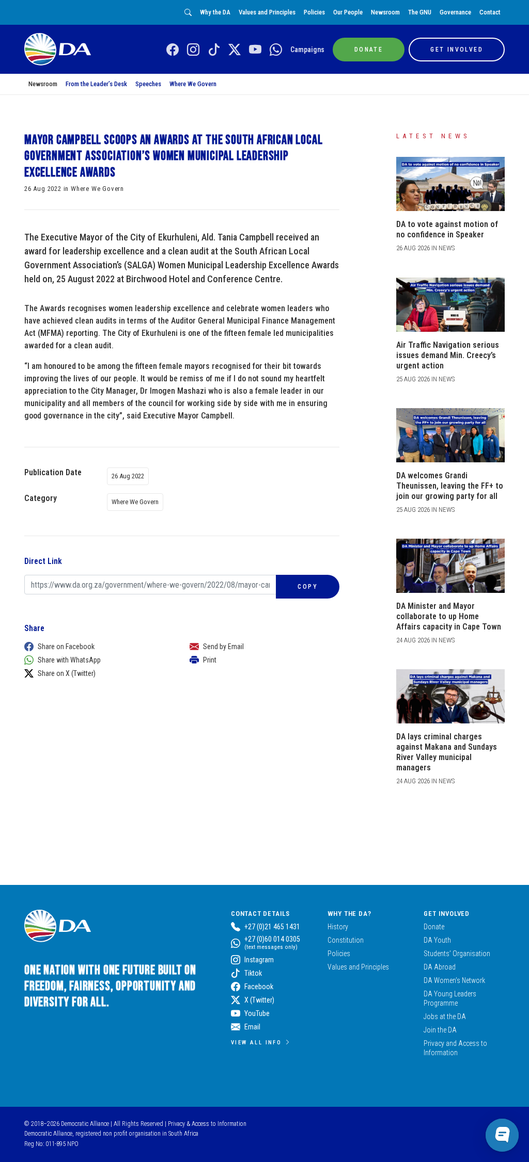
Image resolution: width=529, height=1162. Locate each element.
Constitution (346, 940)
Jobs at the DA (445, 1016)
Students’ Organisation (457, 953)
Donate (434, 927)
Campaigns (307, 49)
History (338, 927)
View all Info (256, 1042)
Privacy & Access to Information (207, 1123)
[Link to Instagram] (193, 50)
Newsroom (385, 12)
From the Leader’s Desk (96, 84)
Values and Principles (267, 12)
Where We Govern (192, 84)
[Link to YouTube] (255, 50)
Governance (455, 12)
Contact (490, 12)
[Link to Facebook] (172, 50)
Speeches (148, 84)
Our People (348, 12)
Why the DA (215, 12)
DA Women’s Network (454, 980)
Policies (314, 12)
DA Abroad (440, 967)
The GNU (419, 12)
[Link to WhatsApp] (276, 50)
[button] (96, 646)
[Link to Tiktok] (214, 50)
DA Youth (437, 940)
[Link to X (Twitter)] (234, 50)
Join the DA (440, 1030)
